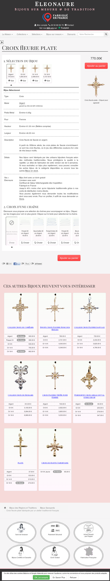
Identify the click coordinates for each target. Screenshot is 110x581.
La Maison (6, 34)
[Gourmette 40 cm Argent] (38, 222)
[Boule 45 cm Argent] (78, 222)
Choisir (26, 242)
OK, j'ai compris (41, 577)
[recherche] (106, 34)
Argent (22, 103)
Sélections (36, 34)
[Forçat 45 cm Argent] (65, 222)
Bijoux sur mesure (54, 34)
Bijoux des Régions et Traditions (23, 507)
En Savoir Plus (59, 577)
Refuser (73, 577)
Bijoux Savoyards (47, 507)
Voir (12, 80)
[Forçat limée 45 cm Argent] (51, 222)
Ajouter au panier (96, 65)
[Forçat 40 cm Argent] (25, 222)
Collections (21, 34)
